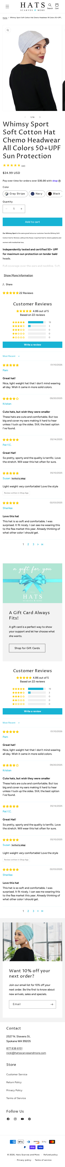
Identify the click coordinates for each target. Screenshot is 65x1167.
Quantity (8, 201)
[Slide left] (25, 117)
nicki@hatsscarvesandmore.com (26, 1053)
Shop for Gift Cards (27, 648)
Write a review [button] (32, 344)
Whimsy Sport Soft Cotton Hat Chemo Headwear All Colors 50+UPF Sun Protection (36, 18)
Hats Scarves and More (28, 1154)
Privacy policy (24, 1160)
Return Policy (14, 1082)
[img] (11, 365)
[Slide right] (39, 117)
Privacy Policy (14, 1090)
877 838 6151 (14, 1048)
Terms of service (43, 1160)
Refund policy (51, 1154)
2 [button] (28, 544)
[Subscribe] (52, 1004)
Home (5, 18)
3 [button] (33, 544)
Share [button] (9, 284)
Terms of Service (16, 1098)
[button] (49, 6)
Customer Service (16, 1074)
